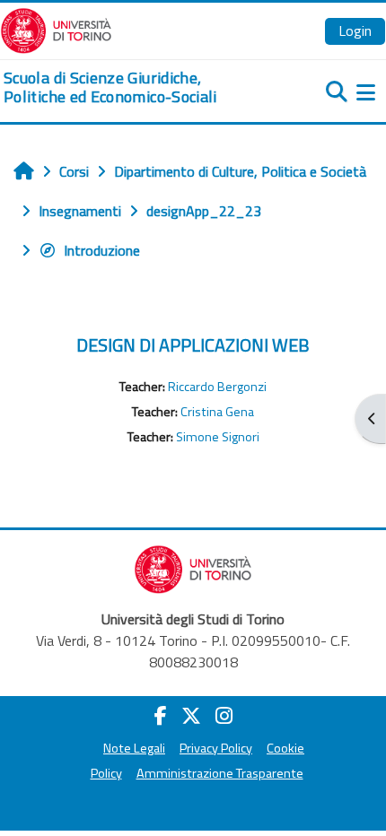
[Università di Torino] (56, 28)
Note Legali (134, 748)
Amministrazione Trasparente (219, 773)
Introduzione (102, 250)
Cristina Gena (217, 412)
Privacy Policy (216, 748)
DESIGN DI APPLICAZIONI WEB (193, 345)
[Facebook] (160, 716)
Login (355, 30)
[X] (191, 716)
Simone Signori (217, 437)
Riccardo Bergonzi (217, 386)
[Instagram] (224, 716)
